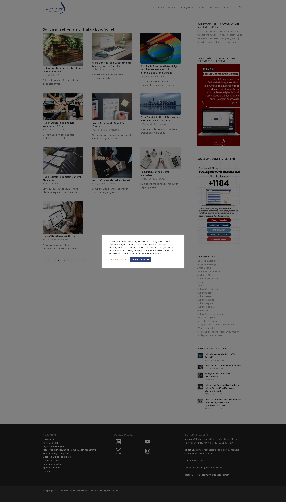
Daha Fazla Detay (119, 259)
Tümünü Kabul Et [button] (140, 259)
